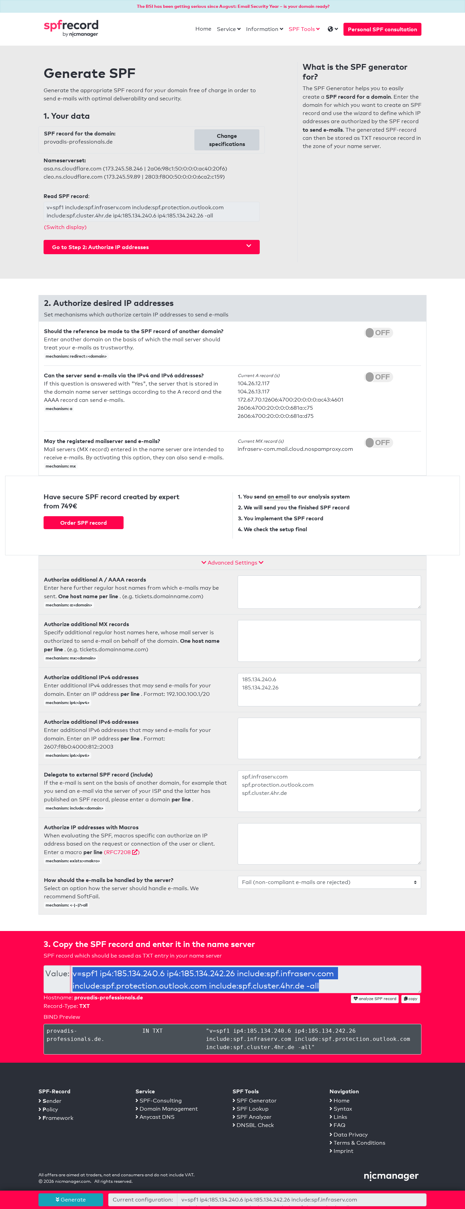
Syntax (342, 1109)
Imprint (342, 1151)
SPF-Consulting (160, 1100)
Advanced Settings (232, 562)
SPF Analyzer (253, 1117)
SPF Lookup (252, 1109)
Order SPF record (83, 522)
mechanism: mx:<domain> (71, 657)
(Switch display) (65, 227)
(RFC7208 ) (122, 852)
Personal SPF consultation (382, 29)
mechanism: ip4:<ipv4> (68, 702)
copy (412, 998)
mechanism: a (59, 408)
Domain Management (168, 1109)
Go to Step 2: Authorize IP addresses (100, 247)
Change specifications (227, 139)
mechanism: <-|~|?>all (66, 905)
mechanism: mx (61, 466)
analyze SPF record (377, 998)
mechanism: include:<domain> (74, 808)
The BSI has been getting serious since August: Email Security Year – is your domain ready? (233, 6)
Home (203, 29)
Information (262, 29)
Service (226, 29)
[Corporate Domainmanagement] (391, 1176)
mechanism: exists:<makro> (73, 860)
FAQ (339, 1125)
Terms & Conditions (358, 1143)
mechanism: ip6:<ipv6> (68, 755)
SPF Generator (256, 1100)
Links (339, 1117)
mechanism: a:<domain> (69, 604)
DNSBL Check (254, 1125)
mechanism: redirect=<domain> (76, 356)
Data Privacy (350, 1134)
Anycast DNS (156, 1117)
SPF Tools (302, 29)
